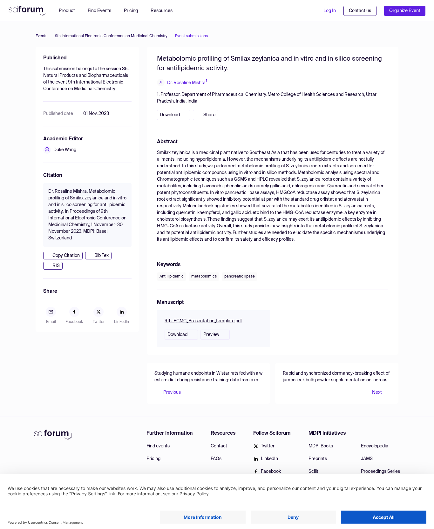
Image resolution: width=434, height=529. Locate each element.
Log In (329, 11)
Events (41, 36)
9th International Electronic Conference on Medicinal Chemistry (111, 36)
